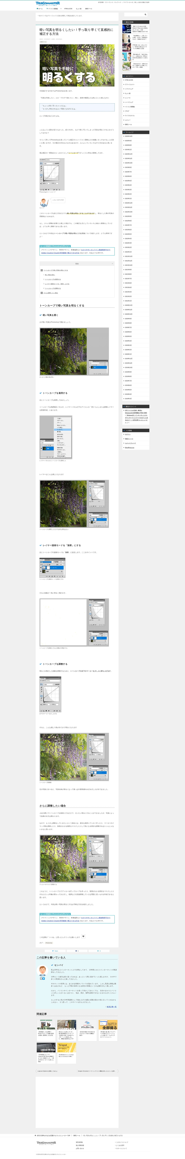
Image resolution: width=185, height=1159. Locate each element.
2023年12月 (128, 154)
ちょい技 (78, 8)
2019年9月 (128, 372)
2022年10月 (128, 212)
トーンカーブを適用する (53, 279)
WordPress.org (129, 447)
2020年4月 (128, 341)
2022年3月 (128, 243)
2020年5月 (128, 336)
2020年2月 (128, 349)
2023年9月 (128, 167)
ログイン (127, 434)
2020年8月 (128, 323)
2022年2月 (128, 247)
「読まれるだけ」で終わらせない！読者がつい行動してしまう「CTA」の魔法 (140, 65)
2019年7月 (128, 381)
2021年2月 (128, 296)
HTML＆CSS (68, 8)
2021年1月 (128, 301)
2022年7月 (128, 225)
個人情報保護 (80, 1145)
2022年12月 (128, 203)
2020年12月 (128, 305)
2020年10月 (128, 314)
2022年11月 (128, 207)
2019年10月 (128, 367)
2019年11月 (128, 363)
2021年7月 (128, 278)
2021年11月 (128, 261)
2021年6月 (128, 283)
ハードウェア (129, 102)
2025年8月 (128, 145)
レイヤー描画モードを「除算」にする (57, 284)
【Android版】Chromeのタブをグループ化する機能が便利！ (87, 1033)
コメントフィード (130, 443)
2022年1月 (128, 252)
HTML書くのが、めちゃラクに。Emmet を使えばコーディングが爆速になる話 (139, 46)
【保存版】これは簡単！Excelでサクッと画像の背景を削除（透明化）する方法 (46, 1033)
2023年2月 (128, 194)
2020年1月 (128, 354)
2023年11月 (128, 158)
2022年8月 (128, 220)
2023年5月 (128, 180)
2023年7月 (128, 172)
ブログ (127, 111)
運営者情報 (79, 1142)
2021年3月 (128, 292)
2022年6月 (128, 229)
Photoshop (49, 943)
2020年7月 (128, 327)
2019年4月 (128, 394)
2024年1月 (128, 149)
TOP (53, 1135)
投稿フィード (129, 438)
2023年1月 (128, 198)
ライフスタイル (130, 115)
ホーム (40, 8)
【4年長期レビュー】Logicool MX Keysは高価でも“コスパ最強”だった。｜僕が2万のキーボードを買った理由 (46, 1058)
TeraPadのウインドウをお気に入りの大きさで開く (66, 1055)
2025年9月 (128, 140)
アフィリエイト (130, 84)
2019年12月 (128, 358)
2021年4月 (128, 287)
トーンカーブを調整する (53, 288)
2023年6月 (128, 176)
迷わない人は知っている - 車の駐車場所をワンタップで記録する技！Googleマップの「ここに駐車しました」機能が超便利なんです (66, 1035)
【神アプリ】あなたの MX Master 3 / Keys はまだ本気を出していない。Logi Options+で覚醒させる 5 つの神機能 (140, 29)
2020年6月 (128, 332)
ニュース (127, 98)
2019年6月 (128, 385)
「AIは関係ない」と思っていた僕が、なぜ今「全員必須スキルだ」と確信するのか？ (140, 37)
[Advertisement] (77, 1102)
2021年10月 (128, 265)
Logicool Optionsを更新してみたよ (48, 1071)
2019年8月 (128, 376)
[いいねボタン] (83, 936)
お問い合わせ (80, 1148)
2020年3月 (128, 345)
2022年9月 (128, 216)
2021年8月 (128, 274)
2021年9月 (128, 269)
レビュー (127, 120)
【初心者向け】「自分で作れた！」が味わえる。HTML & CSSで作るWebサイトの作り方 (140, 57)
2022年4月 (128, 238)
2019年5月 (128, 390)
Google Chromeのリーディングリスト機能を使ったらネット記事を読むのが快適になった (98, 1071)
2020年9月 (128, 318)
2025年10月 (128, 136)
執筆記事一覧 (112, 1007)
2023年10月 (128, 163)
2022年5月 (128, 234)
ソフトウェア (129, 89)
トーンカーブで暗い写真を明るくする (56, 270)
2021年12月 (128, 256)
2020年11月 (128, 309)
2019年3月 (128, 398)
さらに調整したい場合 (51, 293)
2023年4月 (128, 185)
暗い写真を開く (50, 275)
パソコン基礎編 (53, 8)
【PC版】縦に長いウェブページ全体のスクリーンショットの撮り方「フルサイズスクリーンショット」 (107, 1034)
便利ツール (88, 8)
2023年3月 (128, 189)
